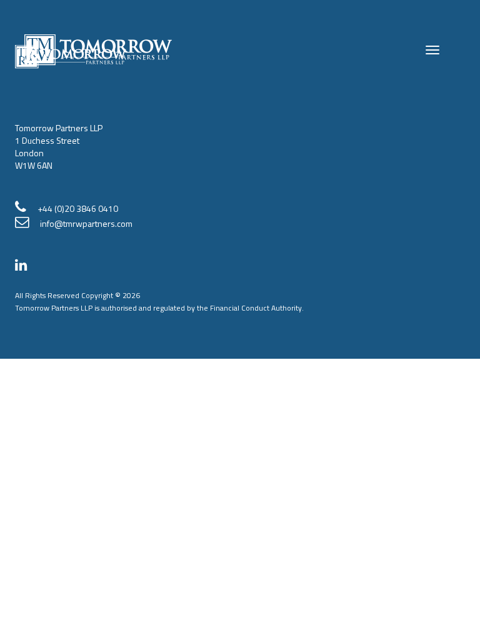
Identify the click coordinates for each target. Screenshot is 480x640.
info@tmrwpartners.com (86, 223)
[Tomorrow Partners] (25, 266)
